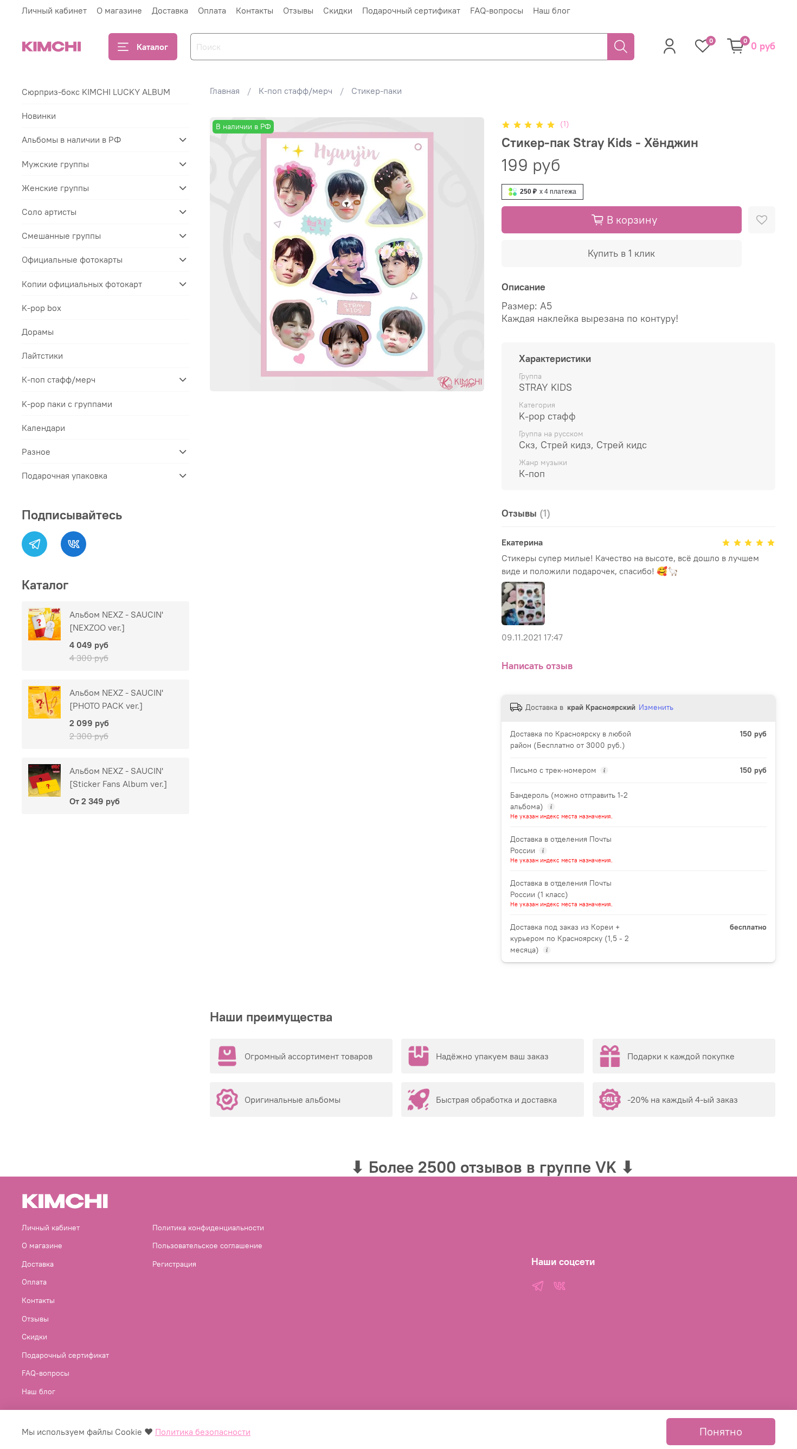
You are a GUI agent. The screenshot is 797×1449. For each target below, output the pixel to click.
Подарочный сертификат (411, 10)
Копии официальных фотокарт (82, 283)
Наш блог (551, 10)
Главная (225, 90)
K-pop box (41, 307)
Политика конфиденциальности (208, 1227)
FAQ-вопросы (496, 10)
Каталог (152, 46)
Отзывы (298, 10)
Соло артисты (49, 211)
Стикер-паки (376, 90)
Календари (43, 427)
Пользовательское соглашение (207, 1245)
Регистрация (174, 1264)
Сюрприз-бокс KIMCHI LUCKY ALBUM (96, 91)
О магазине (119, 10)
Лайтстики (42, 355)
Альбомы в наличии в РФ (71, 139)
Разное (36, 451)
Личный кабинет (54, 10)
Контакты (254, 10)
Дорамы (38, 331)
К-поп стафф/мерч (295, 90)
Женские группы (55, 187)
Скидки (337, 10)
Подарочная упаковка (64, 475)
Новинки (39, 115)
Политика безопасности (202, 1431)
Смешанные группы (61, 235)
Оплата (212, 10)
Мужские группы (55, 163)
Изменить (656, 707)
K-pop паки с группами (67, 403)
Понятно (720, 1431)
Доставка (170, 10)
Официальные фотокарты (72, 259)
